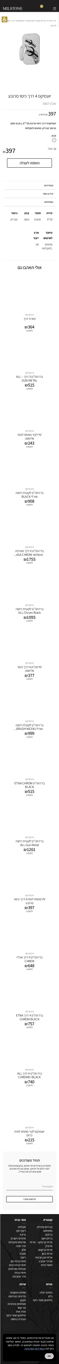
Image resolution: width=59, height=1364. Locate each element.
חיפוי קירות (20, 1272)
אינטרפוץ (30, 20)
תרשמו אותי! (29, 1199)
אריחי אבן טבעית (43, 1257)
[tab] (29, 185)
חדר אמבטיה (19, 1276)
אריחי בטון (47, 1253)
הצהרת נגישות (18, 1319)
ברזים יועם (41, 20)
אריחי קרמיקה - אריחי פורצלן (41, 1244)
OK (49, 1356)
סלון (24, 1250)
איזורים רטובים (18, 1238)
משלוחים (48, 202)
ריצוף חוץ (21, 1231)
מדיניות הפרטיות (17, 1296)
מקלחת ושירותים (17, 1269)
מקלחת (22, 1227)
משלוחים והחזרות (17, 1304)
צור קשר (21, 1308)
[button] (4, 19)
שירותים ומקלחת (17, 1242)
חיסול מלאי (46, 1265)
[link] (47, 8)
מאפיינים (48, 185)
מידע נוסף (48, 193)
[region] (29, 23)
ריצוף (23, 1257)
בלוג (50, 1296)
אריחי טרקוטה (45, 1250)
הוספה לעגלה (29, 162)
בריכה (23, 1234)
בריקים (48, 1234)
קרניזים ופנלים (44, 1227)
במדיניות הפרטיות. (34, 1348)
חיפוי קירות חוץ (18, 1261)
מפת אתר (21, 1311)
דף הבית (52, 20)
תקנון (23, 1300)
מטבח (23, 1253)
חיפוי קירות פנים (17, 1265)
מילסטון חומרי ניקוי (42, 1300)
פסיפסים (47, 1231)
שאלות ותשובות (18, 1292)
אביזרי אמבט (45, 1261)
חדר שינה (21, 1246)
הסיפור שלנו (46, 1292)
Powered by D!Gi (29, 1361)
